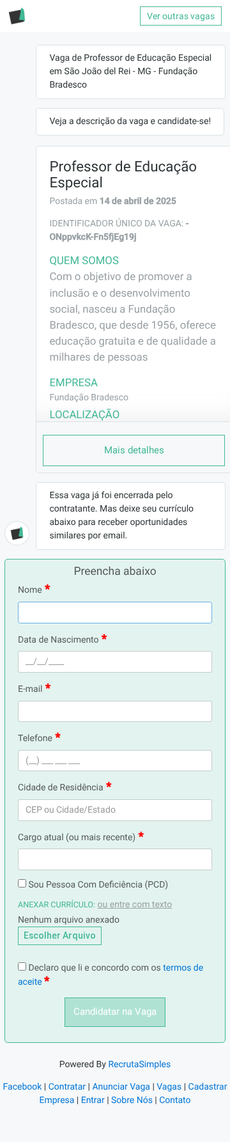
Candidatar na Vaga (115, 1011)
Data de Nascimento (58, 640)
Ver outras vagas (181, 16)
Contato (174, 1100)
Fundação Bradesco (88, 398)
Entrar (93, 1100)
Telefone (35, 738)
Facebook (22, 1087)
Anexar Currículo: (56, 905)
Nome (30, 590)
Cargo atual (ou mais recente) (76, 838)
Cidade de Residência (60, 788)
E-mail (30, 689)
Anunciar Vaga (121, 1087)
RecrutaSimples (139, 1065)
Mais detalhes (134, 450)
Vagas (169, 1087)
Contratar (67, 1087)
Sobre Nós (132, 1100)
